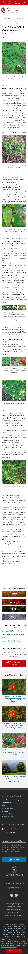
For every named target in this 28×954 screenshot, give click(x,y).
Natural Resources (14, 912)
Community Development (14, 904)
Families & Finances (14, 909)
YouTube (16, 829)
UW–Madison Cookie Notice (8, 947)
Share (3, 37)
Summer (14, 601)
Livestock (5, 811)
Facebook (7, 829)
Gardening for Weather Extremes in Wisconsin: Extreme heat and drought (14, 752)
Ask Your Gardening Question (14, 663)
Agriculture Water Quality (10, 800)
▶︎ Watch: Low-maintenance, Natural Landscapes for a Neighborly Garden (14, 725)
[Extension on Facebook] (12, 896)
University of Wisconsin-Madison (6, 2)
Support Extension (17, 2)
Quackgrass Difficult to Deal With (13, 631)
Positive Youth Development (14, 915)
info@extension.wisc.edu (15, 926)
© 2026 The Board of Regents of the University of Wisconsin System (14, 928)
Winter (14, 617)
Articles (4, 24)
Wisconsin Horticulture (12, 9)
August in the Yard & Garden (11, 641)
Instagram (7, 832)
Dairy (3, 805)
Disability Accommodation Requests (14, 937)
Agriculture (14, 901)
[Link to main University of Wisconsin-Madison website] (14, 877)
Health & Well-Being (14, 907)
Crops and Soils (7, 803)
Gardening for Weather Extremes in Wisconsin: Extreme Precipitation (14, 779)
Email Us (16, 832)
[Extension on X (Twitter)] (16, 896)
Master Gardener (8, 817)
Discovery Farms (7, 814)
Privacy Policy (7, 932)
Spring (14, 593)
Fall (14, 608)
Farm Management (8, 808)
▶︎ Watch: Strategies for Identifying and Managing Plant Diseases (14, 698)
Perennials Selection (14, 24)
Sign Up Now (14, 859)
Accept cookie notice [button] (14, 951)
